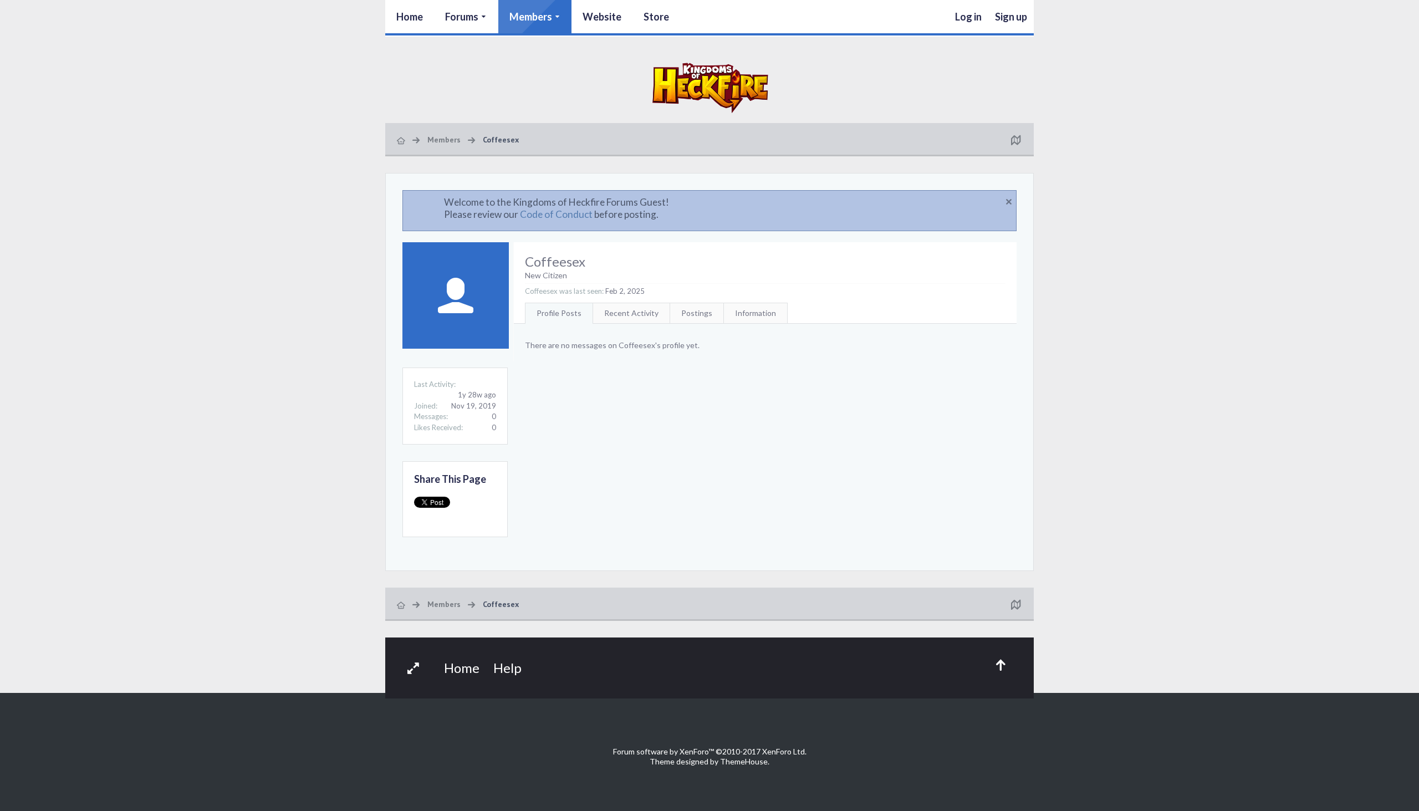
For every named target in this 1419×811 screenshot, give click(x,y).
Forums (461, 17)
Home (409, 17)
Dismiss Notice (1008, 201)
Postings (696, 313)
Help (507, 668)
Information (755, 313)
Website (602, 17)
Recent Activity (631, 313)
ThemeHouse (744, 761)
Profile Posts (559, 313)
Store (656, 17)
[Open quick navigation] (1015, 140)
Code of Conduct (556, 214)
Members (530, 17)
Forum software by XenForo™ (710, 751)
